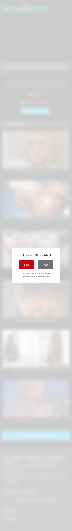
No (46, 264)
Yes (26, 264)
